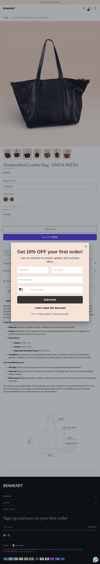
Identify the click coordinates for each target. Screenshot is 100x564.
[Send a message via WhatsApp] (96, 560)
